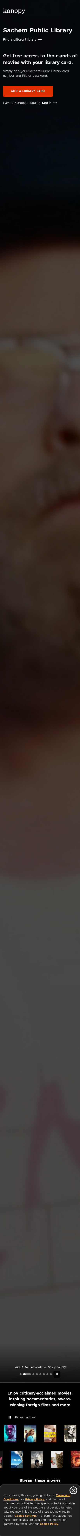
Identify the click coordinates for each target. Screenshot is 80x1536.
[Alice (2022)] (37, 1374)
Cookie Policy (49, 1524)
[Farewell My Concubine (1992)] (47, 1374)
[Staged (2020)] (40, 1374)
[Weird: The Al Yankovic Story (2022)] (27, 1374)
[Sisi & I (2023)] (51, 1374)
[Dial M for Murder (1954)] (44, 1374)
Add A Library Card (28, 91)
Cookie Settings (25, 1516)
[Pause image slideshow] (56, 1374)
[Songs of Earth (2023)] (33, 1374)
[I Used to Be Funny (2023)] (21, 1374)
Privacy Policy (34, 1499)
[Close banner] (73, 1490)
